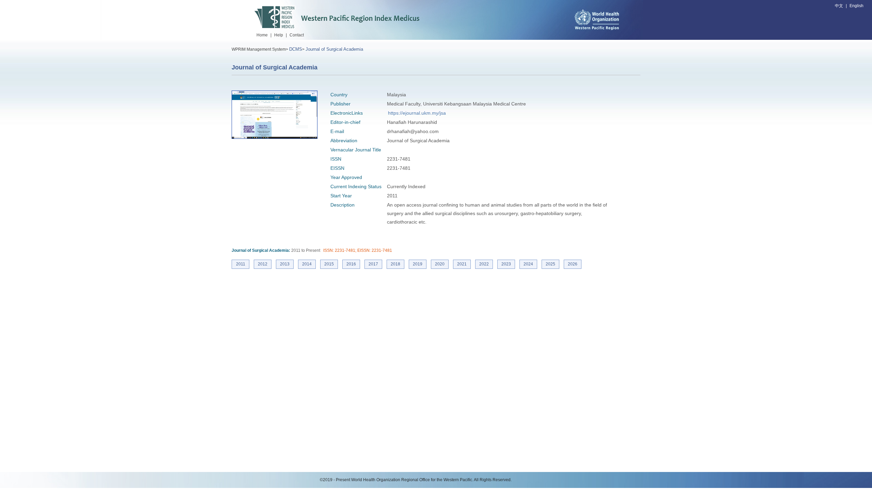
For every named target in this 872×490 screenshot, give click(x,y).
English (856, 5)
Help (278, 35)
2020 (440, 264)
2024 (528, 264)
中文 (839, 5)
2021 (462, 264)
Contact (297, 35)
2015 (329, 264)
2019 (417, 264)
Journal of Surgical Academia (334, 49)
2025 (550, 264)
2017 (373, 264)
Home (262, 35)
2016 (351, 264)
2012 (262, 264)
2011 (240, 264)
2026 (572, 264)
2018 (395, 264)
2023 (506, 264)
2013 (285, 264)
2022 (484, 264)
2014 (307, 264)
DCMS (295, 49)
